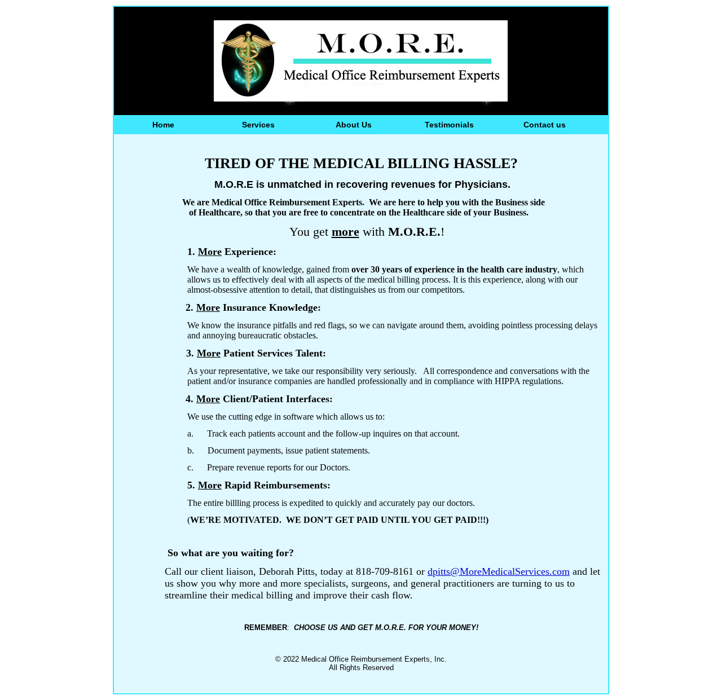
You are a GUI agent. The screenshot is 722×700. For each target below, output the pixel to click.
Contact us (544, 124)
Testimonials (449, 124)
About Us (354, 124)
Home (163, 124)
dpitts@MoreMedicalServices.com (499, 571)
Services (258, 124)
